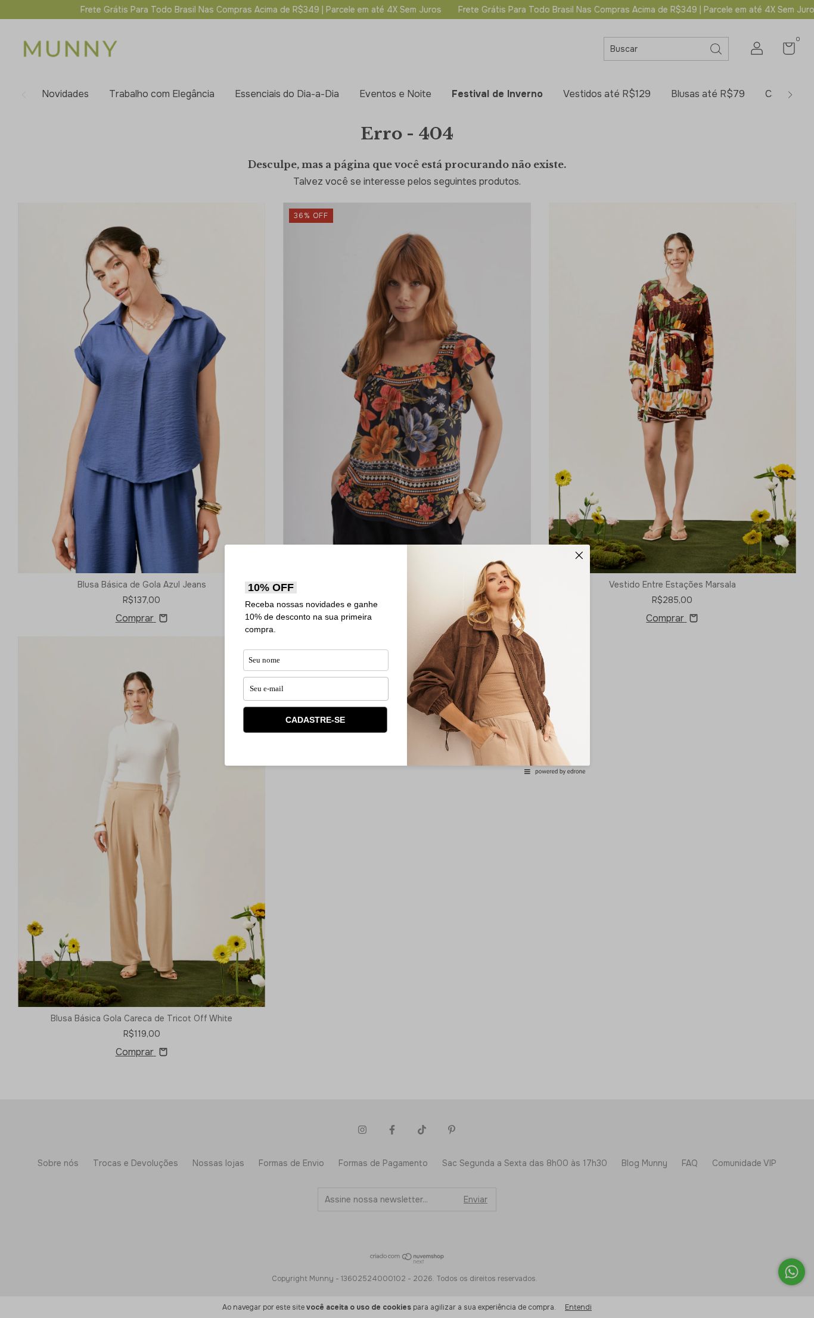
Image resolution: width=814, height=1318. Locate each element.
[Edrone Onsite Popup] (407, 659)
